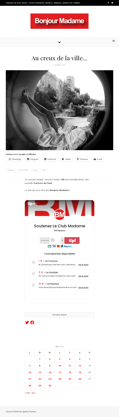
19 (80, 372)
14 (29, 372)
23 (49, 378)
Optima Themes (29, 411)
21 (29, 378)
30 (49, 385)
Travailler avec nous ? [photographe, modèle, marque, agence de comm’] (43, 3)
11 (69, 365)
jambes (11, 170)
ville (44, 170)
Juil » (34, 392)
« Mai (27, 392)
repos (35, 170)
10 (59, 365)
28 (29, 385)
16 (49, 372)
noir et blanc (23, 170)
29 (39, 385)
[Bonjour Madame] (59, 21)
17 (59, 372)
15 (39, 372)
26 (80, 378)
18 (69, 372)
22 (39, 378)
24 (59, 378)
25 (69, 378)
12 (80, 365)
